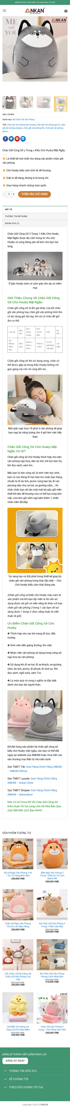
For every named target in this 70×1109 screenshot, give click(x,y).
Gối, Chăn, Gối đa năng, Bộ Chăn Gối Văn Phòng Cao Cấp (18, 976)
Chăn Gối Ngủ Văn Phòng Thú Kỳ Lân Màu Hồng (18, 925)
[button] (4, 11)
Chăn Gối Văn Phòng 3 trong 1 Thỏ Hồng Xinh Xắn (52, 1028)
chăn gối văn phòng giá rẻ (48, 124)
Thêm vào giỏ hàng (34, 194)
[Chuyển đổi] (5, 1071)
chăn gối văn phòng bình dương (21, 124)
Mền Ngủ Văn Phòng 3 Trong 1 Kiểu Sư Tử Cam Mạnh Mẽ (52, 875)
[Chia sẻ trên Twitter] (11, 139)
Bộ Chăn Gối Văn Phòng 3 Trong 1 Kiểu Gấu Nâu (52, 925)
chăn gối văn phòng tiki (33, 128)
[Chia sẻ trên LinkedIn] (23, 139)
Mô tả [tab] (8, 209)
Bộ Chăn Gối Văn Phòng (24, 119)
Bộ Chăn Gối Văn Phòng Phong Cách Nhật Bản (52, 975)
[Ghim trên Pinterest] (17, 139)
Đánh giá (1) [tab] (12, 223)
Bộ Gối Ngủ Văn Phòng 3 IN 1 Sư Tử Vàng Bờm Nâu (18, 874)
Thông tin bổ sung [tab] (16, 216)
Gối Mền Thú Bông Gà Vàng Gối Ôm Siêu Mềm (18, 1028)
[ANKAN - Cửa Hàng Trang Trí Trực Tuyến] (35, 10)
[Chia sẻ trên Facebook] (5, 139)
